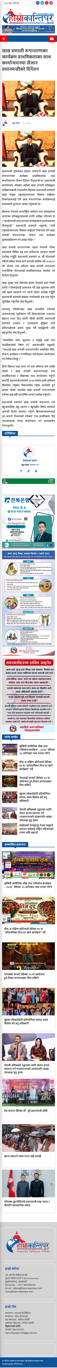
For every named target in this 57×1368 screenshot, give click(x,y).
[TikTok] (28, 471)
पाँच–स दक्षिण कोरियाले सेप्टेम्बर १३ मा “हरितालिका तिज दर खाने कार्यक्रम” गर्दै (36, 766)
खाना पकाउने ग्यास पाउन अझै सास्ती (22, 1156)
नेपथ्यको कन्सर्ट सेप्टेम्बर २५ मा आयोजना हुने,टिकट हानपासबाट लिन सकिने (35, 781)
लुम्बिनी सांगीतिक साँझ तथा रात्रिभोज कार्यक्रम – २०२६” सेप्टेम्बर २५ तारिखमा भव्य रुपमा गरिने (37, 750)
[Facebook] (38, 3)
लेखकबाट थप (34, 464)
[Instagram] (51, 3)
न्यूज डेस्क (16, 123)
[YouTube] (46, 3)
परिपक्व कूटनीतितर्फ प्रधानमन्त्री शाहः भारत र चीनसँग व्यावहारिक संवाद (27, 1203)
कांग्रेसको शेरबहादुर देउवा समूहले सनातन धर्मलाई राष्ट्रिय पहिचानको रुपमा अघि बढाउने (36, 829)
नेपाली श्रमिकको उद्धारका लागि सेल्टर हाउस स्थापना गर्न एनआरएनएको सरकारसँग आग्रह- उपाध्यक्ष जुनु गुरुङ (36, 815)
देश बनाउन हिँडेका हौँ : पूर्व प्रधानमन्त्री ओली (25, 1111)
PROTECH (18, 1364)
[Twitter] (42, 3)
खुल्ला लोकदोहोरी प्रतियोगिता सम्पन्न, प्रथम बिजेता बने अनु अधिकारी (34, 797)
